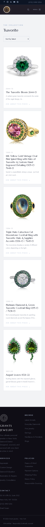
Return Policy (30, 479)
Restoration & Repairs (8, 475)
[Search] (28, 9)
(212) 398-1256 (35, 2)
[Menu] (37, 9)
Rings (27, 441)
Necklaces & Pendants (33, 437)
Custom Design (6, 467)
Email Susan (4, 508)
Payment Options (31, 470)
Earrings (28, 432)
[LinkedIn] (11, 2)
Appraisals (4, 463)
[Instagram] (7, 2)
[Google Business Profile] (17, 2)
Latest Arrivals (30, 420)
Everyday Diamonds (32, 424)
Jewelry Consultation (8, 480)
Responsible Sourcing (33, 483)
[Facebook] (4, 2)
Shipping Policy (31, 474)
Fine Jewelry (29, 428)
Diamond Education (7, 471)
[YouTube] (14, 2)
